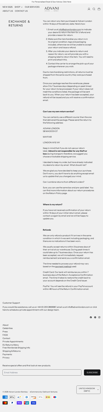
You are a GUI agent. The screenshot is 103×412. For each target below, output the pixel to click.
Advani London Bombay (18, 392)
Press (5, 331)
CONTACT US (21, 11)
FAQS (5, 335)
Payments (7, 354)
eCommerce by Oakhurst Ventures (43, 392)
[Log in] (89, 9)
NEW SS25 (8, 7)
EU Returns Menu (11, 345)
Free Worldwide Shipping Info (16, 347)
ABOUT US (8, 11)
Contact (6, 338)
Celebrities (8, 328)
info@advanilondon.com (70, 29)
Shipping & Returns (12, 351)
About (5, 325)
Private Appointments (13, 341)
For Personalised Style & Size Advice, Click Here (51, 2)
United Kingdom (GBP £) (87, 389)
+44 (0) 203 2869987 (46, 307)
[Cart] (99, 9)
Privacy (6, 357)
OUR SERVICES (32, 7)
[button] (93, 9)
